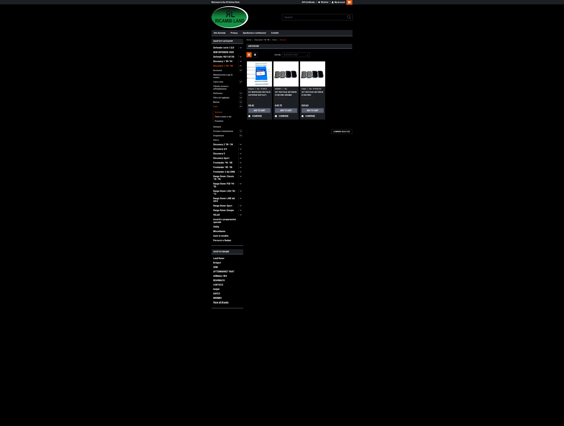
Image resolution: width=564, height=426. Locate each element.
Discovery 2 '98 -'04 (223, 144)
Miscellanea (219, 231)
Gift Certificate (308, 2)
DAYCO (216, 293)
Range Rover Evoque (223, 210)
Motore (216, 102)
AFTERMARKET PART (223, 271)
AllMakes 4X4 (220, 276)
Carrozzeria (218, 81)
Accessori (217, 70)
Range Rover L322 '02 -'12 (224, 192)
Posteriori (219, 121)
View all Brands (221, 302)
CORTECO (218, 284)
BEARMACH (219, 280)
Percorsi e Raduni (222, 240)
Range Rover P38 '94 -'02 (224, 185)
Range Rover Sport (222, 205)
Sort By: (278, 55)
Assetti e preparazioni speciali (224, 221)
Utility (216, 226)
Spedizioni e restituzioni (254, 33)
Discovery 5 (219, 153)
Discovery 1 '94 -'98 (223, 65)
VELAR (216, 214)
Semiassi (217, 126)
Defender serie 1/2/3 (223, 47)
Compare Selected (341, 132)
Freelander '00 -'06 (222, 167)
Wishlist (324, 2)
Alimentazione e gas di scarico (223, 76)
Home (248, 40)
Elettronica (218, 93)
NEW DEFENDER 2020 (223, 52)
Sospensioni (218, 135)
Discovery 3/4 (220, 149)
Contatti (275, 33)
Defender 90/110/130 (223, 56)
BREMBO (217, 298)
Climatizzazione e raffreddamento (221, 87)
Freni (215, 106)
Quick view (259, 84)
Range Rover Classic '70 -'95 (223, 178)
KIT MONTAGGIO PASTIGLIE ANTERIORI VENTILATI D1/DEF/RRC (259, 95)
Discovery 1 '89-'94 (222, 61)
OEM (215, 267)
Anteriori (218, 112)
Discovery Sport (221, 158)
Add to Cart (259, 110)
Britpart (217, 262)
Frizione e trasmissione (223, 131)
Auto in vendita (220, 235)
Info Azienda (219, 33)
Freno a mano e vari (223, 116)
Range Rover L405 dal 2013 (224, 200)
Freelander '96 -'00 (222, 162)
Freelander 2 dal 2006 (224, 171)
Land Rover (218, 258)
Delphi (216, 289)
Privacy (234, 33)
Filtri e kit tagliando (221, 97)
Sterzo (216, 140)
